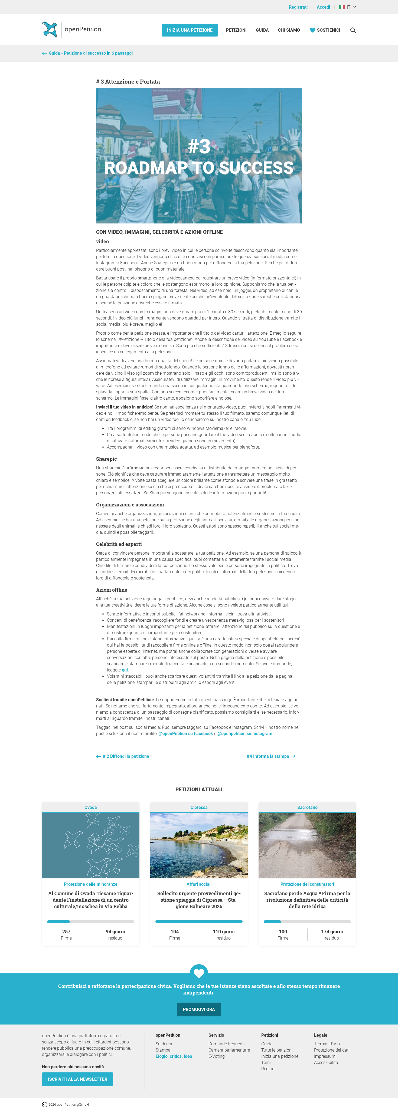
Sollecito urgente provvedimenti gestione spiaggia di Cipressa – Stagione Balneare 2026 (199, 900)
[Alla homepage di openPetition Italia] (72, 29)
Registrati (298, 7)
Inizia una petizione (190, 30)
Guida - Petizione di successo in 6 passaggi (91, 53)
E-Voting (216, 1056)
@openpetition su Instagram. (245, 733)
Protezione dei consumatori (307, 884)
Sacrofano (307, 807)
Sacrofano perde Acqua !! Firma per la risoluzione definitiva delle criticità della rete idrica (307, 900)
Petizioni (237, 30)
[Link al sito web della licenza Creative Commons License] (45, 1104)
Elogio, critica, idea (174, 1056)
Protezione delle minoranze (91, 884)
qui (125, 670)
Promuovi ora (199, 1009)
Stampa (163, 1050)
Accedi (323, 7)
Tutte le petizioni (277, 1050)
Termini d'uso (327, 1043)
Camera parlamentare (229, 1050)
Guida (262, 30)
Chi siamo (289, 30)
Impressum (324, 1056)
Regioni (268, 1068)
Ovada (90, 807)
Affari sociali (199, 884)
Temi (266, 1062)
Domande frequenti (226, 1043)
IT (348, 7)
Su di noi (164, 1043)
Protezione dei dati (332, 1050)
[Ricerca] (353, 30)
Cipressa (199, 807)
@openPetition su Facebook (186, 733)
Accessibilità (326, 1062)
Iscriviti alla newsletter (77, 1079)
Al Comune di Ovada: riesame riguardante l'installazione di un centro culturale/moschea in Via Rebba (90, 900)
